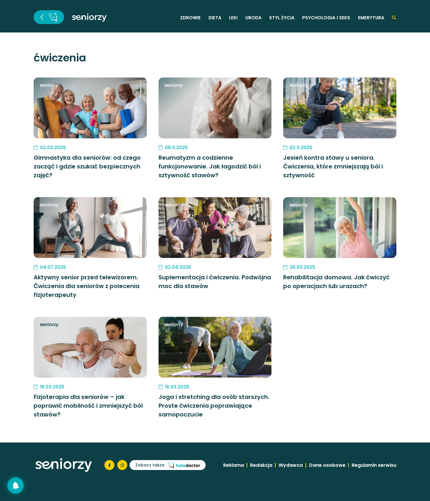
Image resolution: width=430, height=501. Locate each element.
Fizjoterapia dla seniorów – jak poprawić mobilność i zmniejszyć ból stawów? (88, 406)
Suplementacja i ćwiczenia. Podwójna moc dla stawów (215, 281)
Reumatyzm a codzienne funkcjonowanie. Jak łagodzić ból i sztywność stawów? (210, 166)
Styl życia (282, 18)
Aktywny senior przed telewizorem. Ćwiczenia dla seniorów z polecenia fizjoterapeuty (87, 286)
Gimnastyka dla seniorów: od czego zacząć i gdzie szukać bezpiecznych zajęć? (87, 166)
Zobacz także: (150, 465)
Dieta (215, 18)
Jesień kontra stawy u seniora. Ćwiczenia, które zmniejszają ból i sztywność (333, 166)
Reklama (233, 465)
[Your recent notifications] (15, 485)
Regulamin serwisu (374, 465)
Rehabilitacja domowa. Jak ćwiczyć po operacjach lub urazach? (336, 281)
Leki (233, 18)
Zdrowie (190, 18)
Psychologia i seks (326, 18)
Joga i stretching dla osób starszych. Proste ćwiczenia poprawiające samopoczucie (214, 406)
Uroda (253, 18)
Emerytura (371, 18)
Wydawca (290, 465)
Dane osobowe (327, 465)
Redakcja (261, 465)
